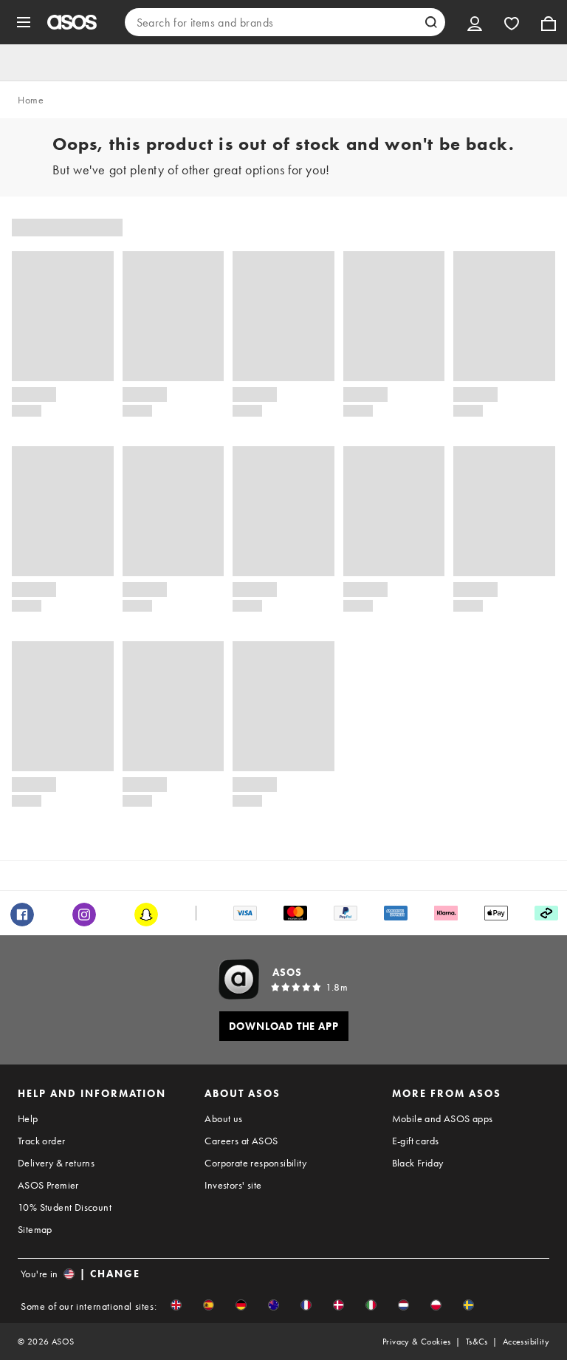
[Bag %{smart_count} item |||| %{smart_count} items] (548, 22)
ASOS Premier (48, 1185)
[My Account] (474, 22)
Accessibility (526, 1341)
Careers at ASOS (241, 1140)
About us (223, 1118)
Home (31, 99)
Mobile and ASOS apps (442, 1118)
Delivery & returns (56, 1162)
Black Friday (418, 1162)
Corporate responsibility (255, 1162)
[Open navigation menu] (23, 22)
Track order (41, 1140)
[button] (176, 1305)
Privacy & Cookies (416, 1341)
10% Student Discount (64, 1207)
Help (28, 1118)
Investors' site (233, 1185)
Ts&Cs (477, 1341)
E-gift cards (415, 1140)
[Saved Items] (511, 22)
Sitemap (35, 1229)
